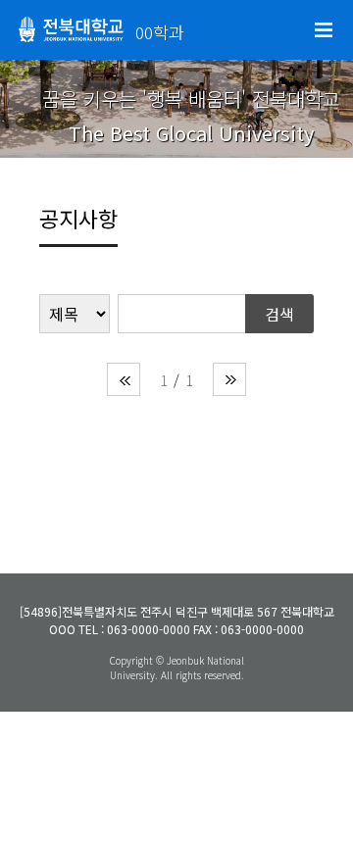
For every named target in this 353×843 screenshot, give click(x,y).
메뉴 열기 (323, 30)
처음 (123, 379)
